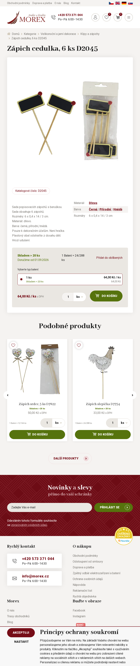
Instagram (79, 616)
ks (78, 297)
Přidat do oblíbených (109, 257)
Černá (93, 209)
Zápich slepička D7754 (103, 404)
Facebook (79, 610)
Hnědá (117, 209)
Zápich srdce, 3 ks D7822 (37, 404)
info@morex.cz (35, 576)
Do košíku (109, 296)
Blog (66, 3)
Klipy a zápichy (90, 34)
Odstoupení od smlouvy (88, 561)
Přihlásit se (110, 507)
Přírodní (106, 209)
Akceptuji (21, 632)
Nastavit (21, 641)
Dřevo (93, 203)
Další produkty (66, 458)
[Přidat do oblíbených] (13, 345)
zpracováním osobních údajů (29, 525)
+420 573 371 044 (70, 15)
